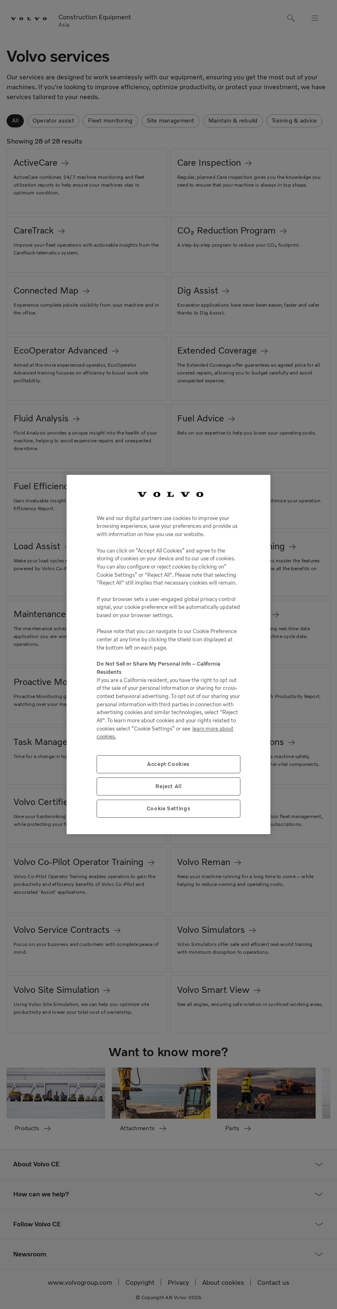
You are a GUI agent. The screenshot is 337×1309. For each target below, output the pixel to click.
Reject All (168, 786)
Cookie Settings (169, 808)
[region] (168, 654)
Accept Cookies (168, 764)
